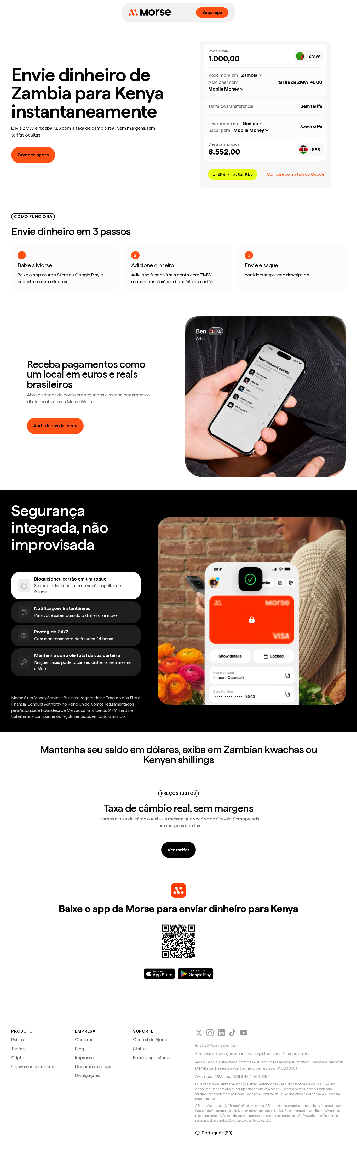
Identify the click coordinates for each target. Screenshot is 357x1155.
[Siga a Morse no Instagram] (210, 1032)
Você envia (218, 51)
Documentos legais (94, 1066)
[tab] (76, 586)
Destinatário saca (223, 144)
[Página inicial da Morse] (150, 12)
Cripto (17, 1057)
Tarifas (18, 1048)
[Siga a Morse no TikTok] (232, 1032)
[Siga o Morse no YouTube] (243, 1032)
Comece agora (33, 154)
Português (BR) (217, 1132)
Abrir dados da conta (55, 425)
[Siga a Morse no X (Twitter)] (198, 1032)
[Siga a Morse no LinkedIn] (221, 1032)
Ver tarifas (178, 849)
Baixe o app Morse (151, 1057)
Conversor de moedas (33, 1066)
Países (17, 1039)
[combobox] (309, 56)
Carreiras (84, 1039)
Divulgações (87, 1075)
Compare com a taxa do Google (295, 174)
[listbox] (228, 89)
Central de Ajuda (150, 1039)
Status (139, 1048)
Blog (79, 1048)
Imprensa (84, 1057)
